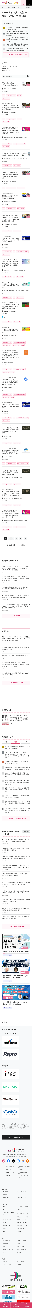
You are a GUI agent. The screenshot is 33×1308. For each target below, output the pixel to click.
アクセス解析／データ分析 (8, 1213)
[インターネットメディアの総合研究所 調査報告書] (23, 1293)
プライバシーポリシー (11, 1172)
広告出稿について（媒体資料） (24, 1166)
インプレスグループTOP (23, 1176)
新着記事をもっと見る (17, 683)
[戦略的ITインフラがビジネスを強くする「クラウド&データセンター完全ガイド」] (8, 1287)
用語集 (19, 1264)
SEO (3, 7)
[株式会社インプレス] (16, 1276)
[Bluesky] (18, 1161)
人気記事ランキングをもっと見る (17, 818)
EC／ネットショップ (22, 1225)
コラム (4, 1246)
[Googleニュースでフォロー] (22, 1161)
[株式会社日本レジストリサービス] (10, 1074)
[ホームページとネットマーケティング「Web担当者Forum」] (8, 1293)
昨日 (6, 742)
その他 (19, 1231)
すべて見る (17, 616)
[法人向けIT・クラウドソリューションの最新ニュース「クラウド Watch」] (8, 1298)
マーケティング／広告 (10, 7)
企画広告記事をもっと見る (17, 926)
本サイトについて (10, 1166)
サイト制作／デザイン (23, 1213)
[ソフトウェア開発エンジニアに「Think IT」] (23, 1287)
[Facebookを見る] (8, 1161)
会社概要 (8, 1176)
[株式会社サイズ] (10, 1100)
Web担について (6, 1197)
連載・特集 (5, 1194)
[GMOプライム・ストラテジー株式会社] (10, 1113)
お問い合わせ (9, 1170)
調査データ (5, 1243)
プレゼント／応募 (7, 1264)
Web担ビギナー (6, 1191)
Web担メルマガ (21, 1191)
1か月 (25, 742)
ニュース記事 (21, 1261)
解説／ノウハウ (6, 1240)
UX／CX (4, 1222)
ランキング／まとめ (7, 1252)
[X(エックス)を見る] (13, 1161)
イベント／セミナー (22, 1249)
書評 (19, 1243)
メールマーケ (21, 1228)
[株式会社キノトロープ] (10, 1087)
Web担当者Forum (7, 2)
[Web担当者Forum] (16, 1151)
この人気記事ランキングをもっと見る (17, 54)
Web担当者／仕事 (7, 1220)
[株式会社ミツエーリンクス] (10, 1041)
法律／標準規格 (22, 1220)
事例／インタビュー (22, 1240)
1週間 (16, 742)
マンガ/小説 (21, 1246)
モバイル (5, 1228)
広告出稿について (22, 1197)
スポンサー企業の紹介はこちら (16, 1137)
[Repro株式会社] (10, 1054)
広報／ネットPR (6, 1225)
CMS (4, 1217)
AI (18, 7)
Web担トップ (4, 1021)
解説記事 (5, 1261)
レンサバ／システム (22, 1222)
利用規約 (21, 1170)
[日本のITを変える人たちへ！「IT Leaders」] (23, 1298)
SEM (4, 1231)
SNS (22, 7)
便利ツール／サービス (8, 1249)
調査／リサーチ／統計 (23, 1217)
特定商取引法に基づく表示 (23, 1172)
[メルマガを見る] (3, 1161)
